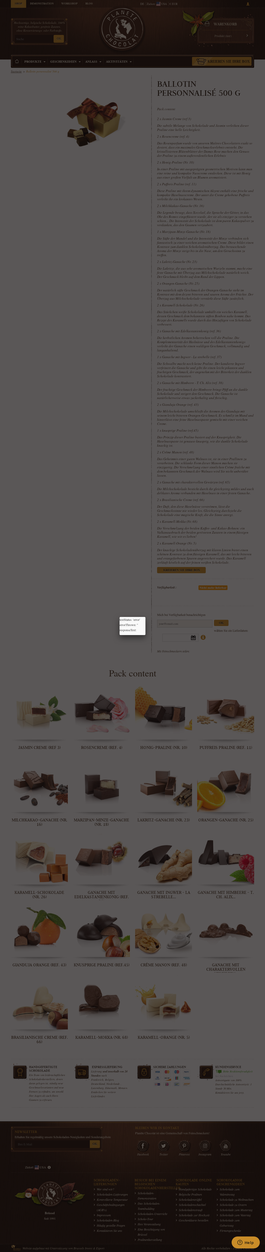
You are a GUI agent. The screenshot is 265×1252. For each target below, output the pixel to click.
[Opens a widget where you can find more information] (245, 1242)
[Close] (145, 617)
